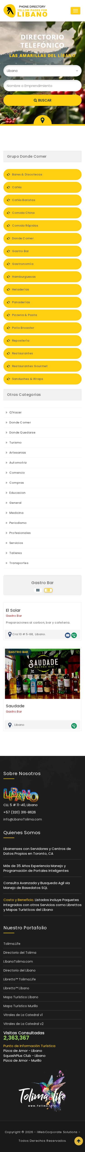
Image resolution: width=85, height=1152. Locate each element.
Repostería (20, 340)
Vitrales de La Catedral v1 (23, 1015)
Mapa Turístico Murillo (20, 1006)
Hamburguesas (23, 276)
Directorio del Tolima (19, 952)
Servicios (15, 543)
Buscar (44, 100)
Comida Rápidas (24, 225)
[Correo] (67, 635)
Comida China (22, 213)
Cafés (16, 187)
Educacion (16, 493)
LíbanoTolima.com (18, 961)
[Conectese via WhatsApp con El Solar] (74, 635)
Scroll (78, 1141)
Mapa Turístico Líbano (20, 997)
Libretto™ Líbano (16, 988)
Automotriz (17, 462)
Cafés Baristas (23, 200)
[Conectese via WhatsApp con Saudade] (74, 726)
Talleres (15, 553)
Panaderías (20, 302)
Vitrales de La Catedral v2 (23, 1023)
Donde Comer (22, 238)
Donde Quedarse (21, 432)
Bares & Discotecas (26, 174)
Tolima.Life (11, 943)
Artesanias (17, 452)
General (15, 503)
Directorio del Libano (19, 970)
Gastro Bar (20, 251)
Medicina (15, 513)
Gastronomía (22, 264)
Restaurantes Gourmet (29, 366)
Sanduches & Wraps (27, 379)
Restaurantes (22, 353)
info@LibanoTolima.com (22, 819)
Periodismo (17, 523)
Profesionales (19, 533)
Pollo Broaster (22, 328)
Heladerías (20, 289)
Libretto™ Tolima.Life (19, 979)
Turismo (15, 442)
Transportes (18, 563)
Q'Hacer (15, 412)
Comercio (16, 472)
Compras (16, 483)
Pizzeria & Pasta (24, 315)
